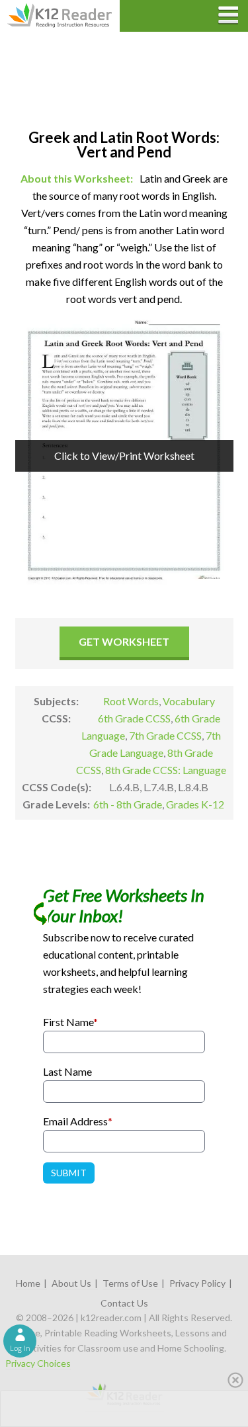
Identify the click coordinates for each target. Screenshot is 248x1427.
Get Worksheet (124, 641)
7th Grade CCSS (165, 735)
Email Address (77, 1121)
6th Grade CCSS (134, 718)
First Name (70, 1022)
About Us (71, 1283)
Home (28, 1283)
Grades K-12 (195, 804)
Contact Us (124, 1303)
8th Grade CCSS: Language (165, 769)
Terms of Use (130, 1283)
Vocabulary (189, 701)
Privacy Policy (197, 1283)
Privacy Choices (38, 1363)
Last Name (67, 1071)
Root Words (131, 701)
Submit (69, 1172)
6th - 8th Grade (127, 804)
